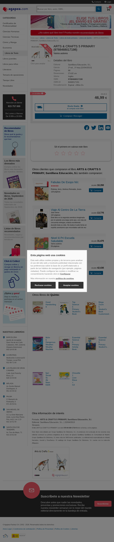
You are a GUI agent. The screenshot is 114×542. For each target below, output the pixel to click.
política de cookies (65, 278)
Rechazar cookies (43, 285)
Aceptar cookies (71, 285)
